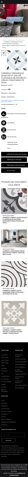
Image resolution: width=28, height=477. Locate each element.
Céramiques (4, 371)
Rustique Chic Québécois (19, 381)
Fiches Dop (4, 424)
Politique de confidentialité (8, 422)
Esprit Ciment (20, 40)
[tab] (3, 53)
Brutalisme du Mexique (19, 355)
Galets (3, 365)
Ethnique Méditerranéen (19, 370)
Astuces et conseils (6, 411)
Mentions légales (5, 419)
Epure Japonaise (19, 388)
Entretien (3, 387)
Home (4, 40)
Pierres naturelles (6, 381)
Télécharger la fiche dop (14, 159)
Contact (3, 416)
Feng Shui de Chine (20, 359)
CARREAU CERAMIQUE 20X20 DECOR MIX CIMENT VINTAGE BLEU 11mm (13, 252)
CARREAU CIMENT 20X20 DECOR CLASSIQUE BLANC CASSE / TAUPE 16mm (12, 331)
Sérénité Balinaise (20, 367)
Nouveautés (4, 355)
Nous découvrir (5, 408)
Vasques (3, 384)
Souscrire (8, 440)
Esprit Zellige (4, 363)
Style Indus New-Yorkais (19, 377)
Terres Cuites (4, 357)
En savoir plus (11, 170)
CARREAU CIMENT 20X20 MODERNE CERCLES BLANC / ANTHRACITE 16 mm (13, 292)
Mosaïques (4, 368)
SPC (2, 373)
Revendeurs (4, 414)
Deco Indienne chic (20, 364)
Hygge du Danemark (20, 374)
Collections (11, 40)
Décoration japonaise (21, 361)
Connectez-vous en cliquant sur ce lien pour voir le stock (12, 101)
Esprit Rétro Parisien (21, 385)
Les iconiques (5, 379)
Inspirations (19, 350)
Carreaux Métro (5, 376)
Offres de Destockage (4, 390)
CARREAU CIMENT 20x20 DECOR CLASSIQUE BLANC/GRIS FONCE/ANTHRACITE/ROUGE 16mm (15, 220)
